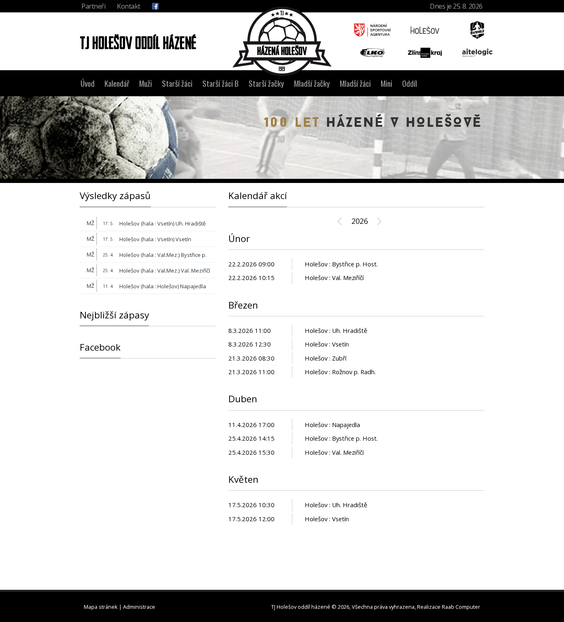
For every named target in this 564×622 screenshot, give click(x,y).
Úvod (88, 83)
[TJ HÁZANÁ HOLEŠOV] (282, 41)
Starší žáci (177, 83)
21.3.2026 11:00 (251, 372)
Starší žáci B (220, 83)
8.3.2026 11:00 (249, 331)
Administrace (139, 606)
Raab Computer (461, 606)
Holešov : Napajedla (332, 425)
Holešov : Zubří (325, 358)
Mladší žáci (355, 83)
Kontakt (128, 6)
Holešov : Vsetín (327, 344)
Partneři (93, 6)
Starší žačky (266, 83)
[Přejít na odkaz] (373, 30)
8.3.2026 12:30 (249, 344)
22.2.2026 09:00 (251, 264)
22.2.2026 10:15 (251, 278)
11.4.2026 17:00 (251, 425)
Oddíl (409, 83)
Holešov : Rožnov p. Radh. (340, 372)
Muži (145, 83)
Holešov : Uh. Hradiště (336, 331)
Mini (386, 83)
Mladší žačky (312, 83)
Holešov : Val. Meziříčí (334, 278)
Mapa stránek (101, 606)
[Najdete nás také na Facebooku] (155, 6)
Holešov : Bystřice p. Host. (341, 264)
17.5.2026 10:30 (251, 505)
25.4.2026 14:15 (251, 438)
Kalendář (116, 83)
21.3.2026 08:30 (251, 358)
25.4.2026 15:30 (251, 452)
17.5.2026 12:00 (251, 519)
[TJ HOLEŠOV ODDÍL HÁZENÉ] (136, 41)
